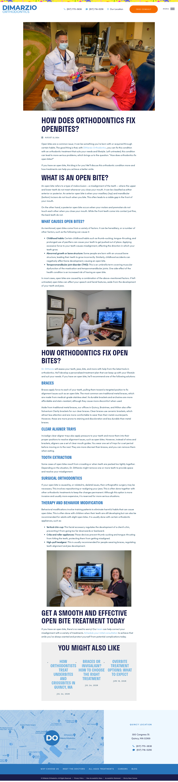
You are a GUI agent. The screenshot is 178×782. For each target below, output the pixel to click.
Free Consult (143, 9)
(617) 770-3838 (74, 9)
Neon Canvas (132, 778)
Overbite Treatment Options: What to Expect (120, 667)
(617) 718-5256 (96, 9)
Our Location (116, 9)
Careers (123, 769)
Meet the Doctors (74, 769)
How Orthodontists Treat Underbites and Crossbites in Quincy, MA (63, 674)
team (99, 629)
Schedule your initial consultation (101, 632)
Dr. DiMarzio (47, 368)
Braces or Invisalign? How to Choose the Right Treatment (92, 670)
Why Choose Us (50, 769)
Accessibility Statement (113, 778)
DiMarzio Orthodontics (94, 147)
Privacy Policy (79, 778)
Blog (134, 769)
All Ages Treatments (101, 769)
